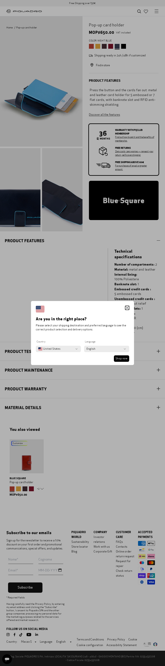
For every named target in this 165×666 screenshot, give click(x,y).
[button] (127, 308)
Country (41, 341)
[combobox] (49, 349)
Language (90, 341)
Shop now (122, 358)
